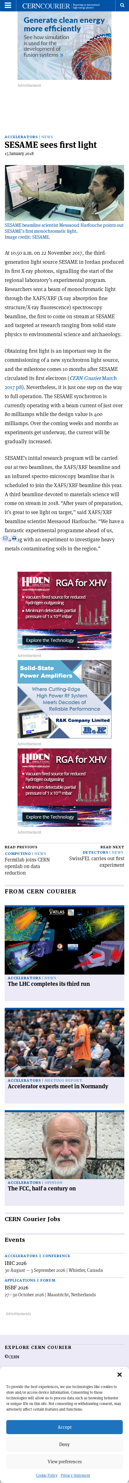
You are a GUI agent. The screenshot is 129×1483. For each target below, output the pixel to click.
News (47, 137)
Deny (64, 1444)
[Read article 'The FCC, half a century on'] (64, 1145)
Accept (65, 1427)
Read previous (21, 847)
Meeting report (63, 1080)
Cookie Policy (47, 1475)
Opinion (53, 1182)
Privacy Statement (75, 1475)
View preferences (65, 1462)
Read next (112, 847)
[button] (119, 1374)
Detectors (95, 852)
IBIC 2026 (16, 1263)
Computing (18, 853)
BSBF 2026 (16, 1287)
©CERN (12, 1357)
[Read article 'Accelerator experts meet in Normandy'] (64, 1043)
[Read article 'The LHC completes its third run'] (64, 941)
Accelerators (21, 137)
